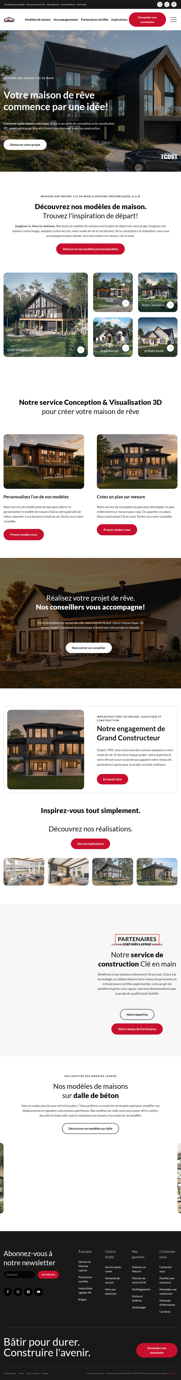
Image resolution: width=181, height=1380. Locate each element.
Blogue (82, 1299)
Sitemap (45, 1373)
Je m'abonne (48, 1274)
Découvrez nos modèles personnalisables (90, 249)
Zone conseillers (33, 1373)
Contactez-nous (165, 1269)
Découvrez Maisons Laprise (84, 1266)
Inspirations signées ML (85, 1290)
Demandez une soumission (147, 20)
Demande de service (112, 1280)
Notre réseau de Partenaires (137, 1029)
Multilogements (53, 4)
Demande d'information (167, 1302)
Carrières (165, 1311)
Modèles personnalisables (14, 4)
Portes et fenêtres (68, 4)
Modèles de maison (38, 19)
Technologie (81, 4)
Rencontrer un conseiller (89, 648)
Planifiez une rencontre (166, 1280)
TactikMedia (172, 1373)
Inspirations (119, 19)
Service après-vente (113, 1269)
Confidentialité (10, 1373)
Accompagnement (66, 19)
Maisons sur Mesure (139, 1269)
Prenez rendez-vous (23, 534)
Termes (21, 1373)
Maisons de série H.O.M (36, 4)
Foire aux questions (110, 1291)
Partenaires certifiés (94, 19)
